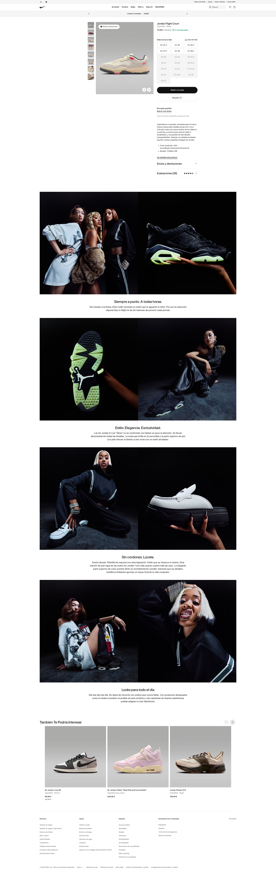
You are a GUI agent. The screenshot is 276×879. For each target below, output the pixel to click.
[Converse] (46, 2)
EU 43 (163, 69)
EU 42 (177, 63)
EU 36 (177, 45)
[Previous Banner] (88, 13)
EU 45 (163, 75)
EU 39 (163, 57)
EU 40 (177, 57)
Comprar (146, 13)
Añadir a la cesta (177, 90)
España (233, 819)
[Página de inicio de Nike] (43, 7)
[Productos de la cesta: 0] (234, 7)
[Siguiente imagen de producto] (149, 90)
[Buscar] (210, 7)
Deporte (149, 7)
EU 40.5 (191, 57)
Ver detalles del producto (167, 157)
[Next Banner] (187, 13)
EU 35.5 (163, 45)
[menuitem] (212, 2)
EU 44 (177, 69)
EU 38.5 (191, 51)
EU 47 (163, 81)
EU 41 (163, 63)
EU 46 (191, 75)
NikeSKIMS (159, 7)
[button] (91, 32)
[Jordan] (41, 2)
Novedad (115, 7)
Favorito (175, 98)
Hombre (125, 7)
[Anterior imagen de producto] (144, 90)
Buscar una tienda (164, 111)
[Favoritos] (230, 7)
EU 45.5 (177, 75)
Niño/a (140, 7)
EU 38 (177, 51)
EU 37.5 (163, 51)
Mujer (133, 7)
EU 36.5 (191, 45)
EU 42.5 (191, 63)
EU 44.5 (191, 69)
